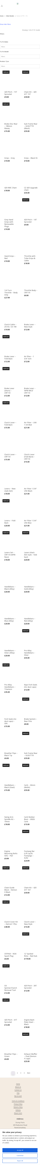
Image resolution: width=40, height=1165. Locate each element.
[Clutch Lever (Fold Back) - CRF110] (31, 442)
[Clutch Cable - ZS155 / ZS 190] (11, 312)
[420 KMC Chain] (11, 175)
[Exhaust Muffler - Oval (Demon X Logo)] (31, 1041)
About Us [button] (18, 1087)
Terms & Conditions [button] (18, 1101)
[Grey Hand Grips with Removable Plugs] (11, 207)
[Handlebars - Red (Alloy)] (31, 606)
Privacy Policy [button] (18, 1104)
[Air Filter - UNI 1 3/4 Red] (31, 410)
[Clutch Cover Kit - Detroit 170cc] (11, 909)
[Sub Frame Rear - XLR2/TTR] (31, 740)
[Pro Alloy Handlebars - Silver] (31, 638)
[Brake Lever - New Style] (31, 312)
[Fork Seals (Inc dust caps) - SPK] (11, 706)
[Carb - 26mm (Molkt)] (31, 772)
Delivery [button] (18, 1110)
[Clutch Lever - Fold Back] (11, 410)
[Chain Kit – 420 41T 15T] (31, 79)
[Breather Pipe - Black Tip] (11, 740)
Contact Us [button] (18, 1090)
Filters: (3, 47)
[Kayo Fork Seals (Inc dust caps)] (31, 672)
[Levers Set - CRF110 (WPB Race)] (11, 540)
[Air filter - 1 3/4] (31, 344)
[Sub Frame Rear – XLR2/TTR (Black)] (31, 111)
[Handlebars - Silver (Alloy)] (11, 638)
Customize (20, 1155)
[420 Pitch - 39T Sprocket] (31, 973)
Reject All (20, 1161)
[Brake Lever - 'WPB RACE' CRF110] (31, 375)
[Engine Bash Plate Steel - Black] (31, 1007)
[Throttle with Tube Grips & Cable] (31, 243)
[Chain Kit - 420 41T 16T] (31, 875)
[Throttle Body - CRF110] (31, 277)
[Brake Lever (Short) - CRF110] (11, 375)
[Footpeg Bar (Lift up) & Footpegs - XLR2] (31, 838)
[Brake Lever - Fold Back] (11, 344)
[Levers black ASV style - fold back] (31, 540)
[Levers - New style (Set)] (11, 476)
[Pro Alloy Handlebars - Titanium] (11, 672)
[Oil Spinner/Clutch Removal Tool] (11, 973)
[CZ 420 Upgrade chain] (31, 175)
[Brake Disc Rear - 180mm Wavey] (11, 111)
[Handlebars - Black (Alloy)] (11, 574)
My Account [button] (18, 1096)
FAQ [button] (18, 1093)
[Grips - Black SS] (31, 145)
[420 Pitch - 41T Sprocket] (11, 1007)
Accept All (20, 1150)
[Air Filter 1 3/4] (31, 476)
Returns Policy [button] (18, 1107)
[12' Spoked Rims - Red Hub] (31, 941)
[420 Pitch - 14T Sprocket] (31, 207)
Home (1, 16)
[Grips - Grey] (11, 145)
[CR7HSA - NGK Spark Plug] (11, 941)
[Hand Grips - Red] (11, 243)
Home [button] (18, 1084)
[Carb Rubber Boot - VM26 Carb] (31, 804)
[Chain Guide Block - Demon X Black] (11, 875)
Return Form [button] (18, 1113)
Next (28, 1073)
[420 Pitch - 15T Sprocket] (11, 79)
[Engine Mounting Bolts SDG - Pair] (11, 838)
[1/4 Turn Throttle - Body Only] (11, 277)
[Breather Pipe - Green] (11, 1041)
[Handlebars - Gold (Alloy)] (31, 574)
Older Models (10, 16)
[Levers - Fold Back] (11, 508)
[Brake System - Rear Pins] (31, 706)
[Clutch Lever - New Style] (31, 909)
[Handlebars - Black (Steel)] (11, 772)
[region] (20, 1147)
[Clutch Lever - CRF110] (11, 442)
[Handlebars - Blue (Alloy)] (11, 606)
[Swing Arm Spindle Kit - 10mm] (11, 804)
